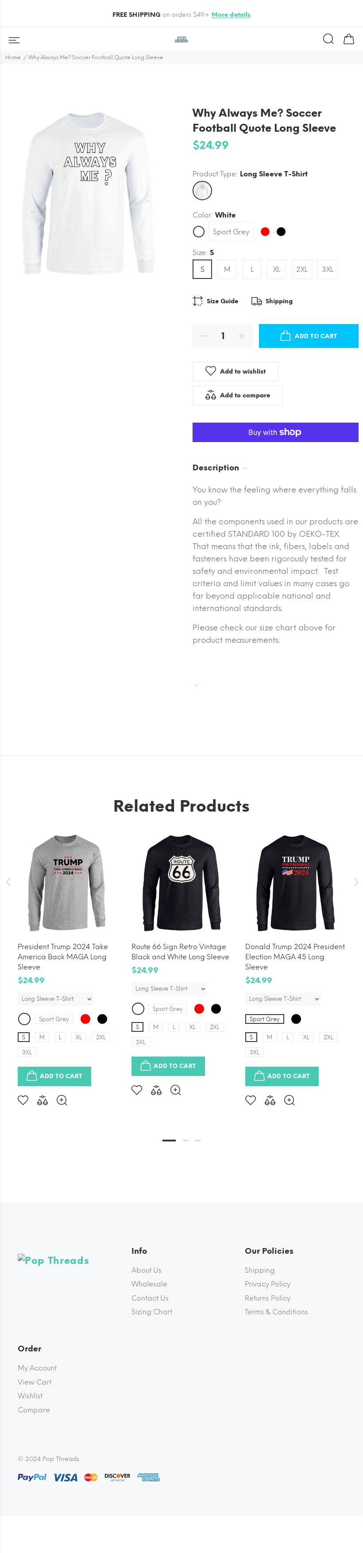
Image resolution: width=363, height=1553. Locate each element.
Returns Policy (267, 1298)
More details (231, 15)
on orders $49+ (181, 15)
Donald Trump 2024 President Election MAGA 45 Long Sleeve (295, 956)
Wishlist (30, 1396)
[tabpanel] (68, 962)
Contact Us (150, 1298)
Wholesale (149, 1284)
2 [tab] (185, 1140)
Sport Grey (231, 232)
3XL (327, 269)
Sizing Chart (151, 1312)
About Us (146, 1270)
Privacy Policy (267, 1284)
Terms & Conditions (276, 1312)
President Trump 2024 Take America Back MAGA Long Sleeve (63, 956)
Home (13, 57)
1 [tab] (169, 1140)
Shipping (260, 1270)
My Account (37, 1368)
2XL (302, 269)
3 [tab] (198, 1140)
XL (276, 269)
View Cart (34, 1382)
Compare (34, 1410)
